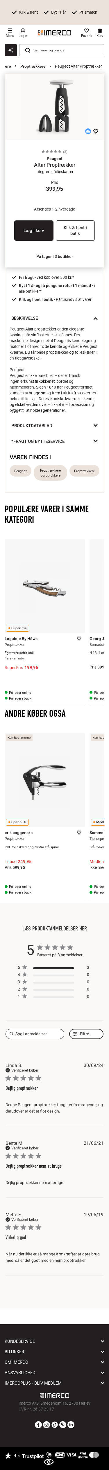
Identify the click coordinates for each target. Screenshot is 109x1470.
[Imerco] (54, 32)
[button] (54, 158)
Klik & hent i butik (75, 230)
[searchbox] (35, 1034)
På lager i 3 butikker (54, 256)
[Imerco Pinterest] (62, 1425)
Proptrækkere (33, 66)
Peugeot (20, 471)
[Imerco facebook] (38, 1425)
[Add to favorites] (95, 131)
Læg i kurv (34, 230)
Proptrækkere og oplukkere (50, 472)
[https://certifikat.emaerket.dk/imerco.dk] (49, 1462)
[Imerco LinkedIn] (70, 1425)
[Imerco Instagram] (46, 1425)
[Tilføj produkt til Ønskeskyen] (88, 131)
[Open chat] (11, 50)
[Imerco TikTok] (54, 1425)
